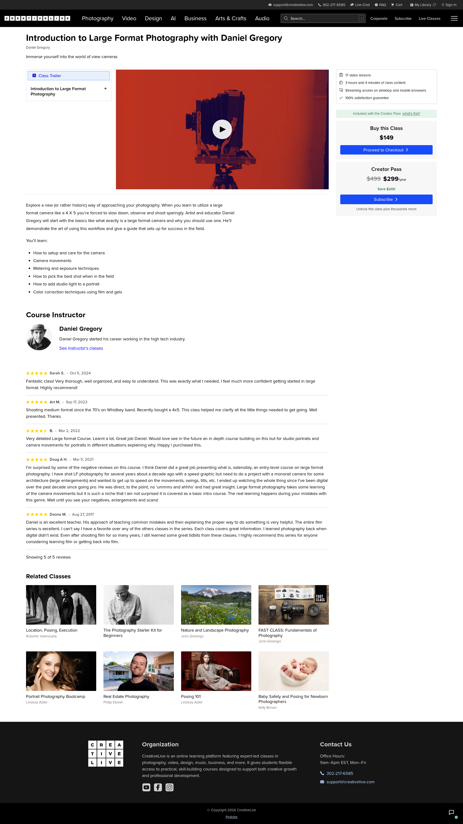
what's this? (411, 113)
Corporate (379, 18)
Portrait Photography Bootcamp (55, 696)
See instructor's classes (81, 348)
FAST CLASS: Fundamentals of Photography (288, 632)
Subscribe (403, 18)
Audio (262, 18)
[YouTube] (146, 787)
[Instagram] (169, 787)
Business (195, 18)
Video (129, 18)
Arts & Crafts (230, 18)
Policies (232, 816)
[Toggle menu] (454, 18)
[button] (451, 812)
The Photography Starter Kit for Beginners (132, 632)
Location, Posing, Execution (51, 630)
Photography (97, 18)
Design (153, 18)
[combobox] (323, 18)
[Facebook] (158, 787)
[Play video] (222, 129)
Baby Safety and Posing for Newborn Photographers (293, 699)
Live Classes (430, 18)
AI (173, 18)
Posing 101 (191, 696)
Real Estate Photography (126, 696)
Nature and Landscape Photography (215, 630)
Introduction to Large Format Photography (58, 91)
